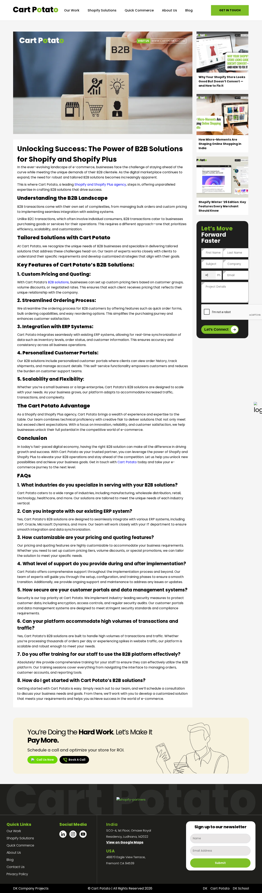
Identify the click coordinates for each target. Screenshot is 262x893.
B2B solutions (58, 282)
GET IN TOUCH (230, 10)
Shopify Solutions (102, 10)
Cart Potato (127, 462)
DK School (241, 888)
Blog (189, 10)
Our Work (71, 10)
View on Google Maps (124, 842)
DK (205, 888)
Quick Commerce (139, 10)
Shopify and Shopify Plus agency (100, 184)
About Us (169, 10)
